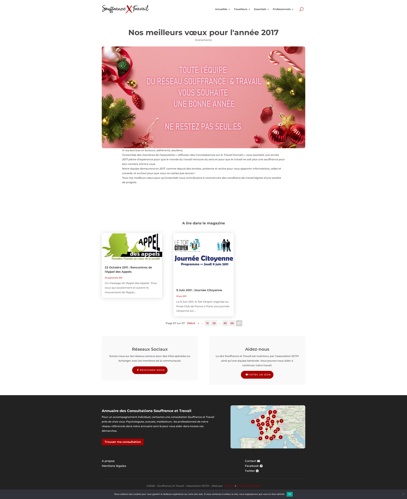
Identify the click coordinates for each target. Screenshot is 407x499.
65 (225, 323)
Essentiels (260, 9)
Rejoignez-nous (152, 370)
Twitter (250, 471)
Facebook (252, 466)
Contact (250, 461)
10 (207, 323)
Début (191, 323)
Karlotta (228, 485)
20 (214, 323)
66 (232, 323)
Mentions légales (114, 466)
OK (289, 494)
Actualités (221, 9)
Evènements (203, 40)
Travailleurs (240, 9)
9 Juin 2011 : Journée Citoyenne (199, 290)
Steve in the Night (248, 485)
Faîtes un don (259, 374)
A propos (108, 461)
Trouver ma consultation (123, 442)
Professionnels (282, 9)
